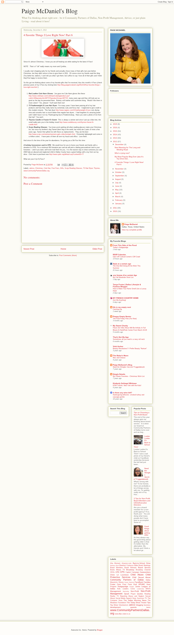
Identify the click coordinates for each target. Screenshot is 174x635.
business (147, 605)
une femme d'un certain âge (125, 275)
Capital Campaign (132, 572)
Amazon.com (126, 563)
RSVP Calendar (119, 255)
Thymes (97, 168)
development (115, 607)
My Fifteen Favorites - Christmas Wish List (129, 376)
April (117, 193)
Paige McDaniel (131, 224)
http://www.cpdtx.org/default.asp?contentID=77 (66, 154)
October (118, 172)
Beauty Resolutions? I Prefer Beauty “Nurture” (130, 348)
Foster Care (115, 584)
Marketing (126, 591)
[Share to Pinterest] (72, 165)
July (117, 183)
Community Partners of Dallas (127, 580)
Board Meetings (144, 565)
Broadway (130, 570)
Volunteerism (123, 605)
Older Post (97, 249)
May (117, 190)
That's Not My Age (121, 337)
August (118, 179)
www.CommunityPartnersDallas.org (36, 171)
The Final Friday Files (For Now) (125, 319)
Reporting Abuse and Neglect (132, 596)
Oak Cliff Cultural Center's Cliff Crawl (126, 257)
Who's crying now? (122, 153)
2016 (115, 127)
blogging (139, 605)
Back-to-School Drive (141, 563)
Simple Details (119, 374)
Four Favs (55, 168)
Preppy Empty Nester (122, 316)
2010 (115, 211)
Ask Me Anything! (119, 300)
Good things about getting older (147, 530)
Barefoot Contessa (126, 565)
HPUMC (141, 584)
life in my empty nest (122, 307)
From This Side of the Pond (125, 245)
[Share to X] (67, 165)
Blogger (99, 630)
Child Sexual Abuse (141, 577)
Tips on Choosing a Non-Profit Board (141, 413)
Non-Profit (135, 591)
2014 (115, 134)
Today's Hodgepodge (120, 247)
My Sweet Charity (120, 326)
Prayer (133, 594)
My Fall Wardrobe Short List (123, 277)
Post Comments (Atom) (68, 255)
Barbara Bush (114, 565)
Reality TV (114, 596)
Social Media (120, 598)
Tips (148, 603)
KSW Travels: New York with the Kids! (127, 385)
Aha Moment (115, 563)
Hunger (131, 586)
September (120, 176)
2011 (115, 208)
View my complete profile (132, 230)
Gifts (62, 168)
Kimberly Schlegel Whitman (125, 383)
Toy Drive (114, 605)
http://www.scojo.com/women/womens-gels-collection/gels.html (52, 134)
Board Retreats (130, 568)
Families (147, 582)
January (118, 203)
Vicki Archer (118, 346)
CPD (117, 572)
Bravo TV (120, 570)
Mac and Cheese (119, 358)
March (118, 196)
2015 (115, 131)
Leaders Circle (129, 589)
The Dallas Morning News (135, 600)
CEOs (112, 572)
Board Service (144, 567)
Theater (143, 603)
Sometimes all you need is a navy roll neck (129, 339)
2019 (115, 124)
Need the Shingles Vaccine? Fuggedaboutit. (129, 367)
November (119, 169)
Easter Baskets (129, 582)
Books (112, 570)
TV (146, 598)
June (117, 186)
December (119, 144)
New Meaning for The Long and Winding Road (127, 148)
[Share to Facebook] (70, 165)
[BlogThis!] (65, 165)
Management (115, 591)
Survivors (140, 598)
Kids (119, 589)
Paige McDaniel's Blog (50, 11)
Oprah (126, 594)
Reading (147, 594)
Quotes (140, 594)
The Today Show (133, 603)
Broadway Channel (143, 570)
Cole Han (47, 168)
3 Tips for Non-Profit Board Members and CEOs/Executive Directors (142, 501)
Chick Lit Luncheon (119, 575)
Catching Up (117, 309)
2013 (115, 138)
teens (148, 607)
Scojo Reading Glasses (73, 168)
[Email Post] (58, 165)
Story (134, 598)
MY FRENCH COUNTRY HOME (125, 298)
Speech (129, 598)
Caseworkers (145, 572)
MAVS (148, 589)
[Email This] (63, 165)
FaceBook (139, 582)
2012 (115, 141)
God (135, 584)
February (119, 200)
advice (31, 168)
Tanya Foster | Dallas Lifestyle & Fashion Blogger (127, 285)
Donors (121, 582)
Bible (136, 565)
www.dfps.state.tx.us (122, 614)
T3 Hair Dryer (88, 168)
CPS (122, 572)
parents (133, 607)
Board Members (116, 568)
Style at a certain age (122, 264)
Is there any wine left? (122, 393)
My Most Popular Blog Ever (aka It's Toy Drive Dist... (129, 158)
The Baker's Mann (120, 356)
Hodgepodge (123, 586)
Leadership (140, 589)
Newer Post (29, 249)
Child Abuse (137, 574)
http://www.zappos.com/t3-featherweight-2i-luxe (73, 110)
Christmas (39, 168)
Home (63, 249)
